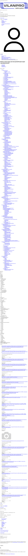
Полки (5, 167)
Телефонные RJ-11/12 (7, 105)
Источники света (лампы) (8, 237)
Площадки (6, 266)
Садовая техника (5, 171)
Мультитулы (6, 189)
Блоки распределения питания (7, 142)
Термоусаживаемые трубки (8, 264)
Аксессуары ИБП (7, 211)
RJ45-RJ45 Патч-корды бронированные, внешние (11, 97)
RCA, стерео (6, 102)
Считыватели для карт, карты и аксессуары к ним (11, 219)
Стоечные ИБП (6, 210)
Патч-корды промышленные (8, 118)
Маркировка (4, 268)
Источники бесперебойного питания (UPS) (8, 209)
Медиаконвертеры (5, 224)
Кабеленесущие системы (5, 197)
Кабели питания (7, 144)
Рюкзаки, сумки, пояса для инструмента (10, 172)
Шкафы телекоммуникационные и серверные (10, 147)
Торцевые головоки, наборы (8, 184)
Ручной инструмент (5, 186)
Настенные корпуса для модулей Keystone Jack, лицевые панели (11, 86)
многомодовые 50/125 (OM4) (8, 134)
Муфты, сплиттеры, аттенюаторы (7, 125)
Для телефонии (6, 114)
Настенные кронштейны (8, 155)
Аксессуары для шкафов (8, 141)
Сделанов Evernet (1, 528)
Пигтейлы (4, 136)
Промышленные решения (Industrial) (7, 116)
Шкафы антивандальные (6, 151)
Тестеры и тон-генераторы (8, 195)
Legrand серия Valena (7, 244)
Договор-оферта (2, 532)
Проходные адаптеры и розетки (7, 123)
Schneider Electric (5, 246)
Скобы (5, 258)
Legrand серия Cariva (7, 243)
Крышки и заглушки (7, 119)
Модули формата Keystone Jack (7, 89)
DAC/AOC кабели (7, 135)
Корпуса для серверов (7, 160)
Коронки (6, 183)
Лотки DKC (6, 202)
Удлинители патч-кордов (8, 98)
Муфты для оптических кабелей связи (9, 126)
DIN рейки (6, 238)
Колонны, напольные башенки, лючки (9, 203)
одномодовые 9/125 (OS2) (8, 131)
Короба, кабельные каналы (8, 204)
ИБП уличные (5, 207)
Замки (5, 221)
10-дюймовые (6, 140)
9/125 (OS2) (6, 76)
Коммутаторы (5, 227)
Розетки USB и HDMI (7, 253)
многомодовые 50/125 (7, 137)
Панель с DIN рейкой (7, 163)
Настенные (6, 108)
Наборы (6, 176)
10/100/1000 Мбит (7, 228)
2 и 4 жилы (6, 80)
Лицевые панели (7, 87)
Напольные (6, 158)
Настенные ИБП (7, 213)
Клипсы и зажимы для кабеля (8, 265)
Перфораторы (6, 178)
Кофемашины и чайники (6, 170)
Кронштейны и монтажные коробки (9, 223)
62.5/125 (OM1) (6, 75)
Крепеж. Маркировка (4, 256)
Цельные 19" (6, 109)
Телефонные (6, 94)
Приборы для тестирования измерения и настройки (9, 192)
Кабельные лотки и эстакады (6, 201)
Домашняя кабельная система (7, 110)
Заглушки (6, 90)
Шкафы (6, 111)
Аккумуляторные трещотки (8, 177)
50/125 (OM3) (6, 74)
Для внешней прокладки (8, 77)
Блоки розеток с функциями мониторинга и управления (12, 146)
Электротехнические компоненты (6, 229)
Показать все (6, 106)
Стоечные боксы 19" (7, 129)
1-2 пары (6, 71)
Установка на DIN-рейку (8, 117)
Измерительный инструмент (8, 193)
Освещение (6, 162)
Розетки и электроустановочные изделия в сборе (9, 247)
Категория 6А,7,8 (7, 92)
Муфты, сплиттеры (5, 88)
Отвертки (6, 190)
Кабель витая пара (5, 70)
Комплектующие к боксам (8, 128)
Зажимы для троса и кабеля (8, 261)
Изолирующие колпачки (8, 103)
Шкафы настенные (5, 139)
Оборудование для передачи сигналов (8, 216)
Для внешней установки (8, 112)
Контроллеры (6, 220)
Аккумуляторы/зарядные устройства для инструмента (11, 175)
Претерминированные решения (7, 115)
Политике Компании (20, 542)
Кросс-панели (5, 113)
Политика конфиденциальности (4, 530)
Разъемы (4, 101)
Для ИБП (6, 194)
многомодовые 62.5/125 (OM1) (8, 132)
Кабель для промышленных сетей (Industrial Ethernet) (9, 83)
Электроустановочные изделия (5, 241)
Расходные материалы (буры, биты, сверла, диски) (9, 180)
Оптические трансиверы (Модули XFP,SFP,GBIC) (9, 225)
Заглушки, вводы (7, 252)
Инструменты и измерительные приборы (7, 169)
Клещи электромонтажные (8, 187)
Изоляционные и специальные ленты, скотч (10, 263)
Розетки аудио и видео (7, 254)
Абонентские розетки (6, 130)
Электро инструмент (5, 174)
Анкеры (6, 259)
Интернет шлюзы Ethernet (8, 226)
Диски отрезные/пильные (8, 182)
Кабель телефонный (5, 79)
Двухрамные (6, 156)
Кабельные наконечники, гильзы (7, 230)
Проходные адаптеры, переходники (7, 95)
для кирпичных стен (7, 249)
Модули (6, 120)
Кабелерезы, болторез (7, 188)
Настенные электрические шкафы (9, 153)
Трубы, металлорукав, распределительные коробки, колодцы (10, 198)
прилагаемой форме (14, 542)
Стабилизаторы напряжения (6, 208)
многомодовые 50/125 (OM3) (8, 133)
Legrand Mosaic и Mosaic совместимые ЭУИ (8, 250)
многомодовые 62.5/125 (8, 138)
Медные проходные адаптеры (8, 96)
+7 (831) (5, 19)
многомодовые (6, 124)
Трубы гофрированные (7, 199)
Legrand (4, 242)
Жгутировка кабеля (7, 267)
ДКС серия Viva (7, 245)
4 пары (5, 72)
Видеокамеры (6, 222)
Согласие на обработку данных (4, 531)
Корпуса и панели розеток (8, 121)
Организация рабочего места (6, 85)
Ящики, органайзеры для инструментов (10, 173)
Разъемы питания (7, 104)
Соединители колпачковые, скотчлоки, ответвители (11, 240)
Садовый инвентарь (5, 196)
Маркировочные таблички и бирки (9, 269)
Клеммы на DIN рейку (7, 239)
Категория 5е (3, 64)
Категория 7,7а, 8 (4, 66)
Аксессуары (6, 143)
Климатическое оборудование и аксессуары (10, 150)
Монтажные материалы (6, 262)
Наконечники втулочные (8, 234)
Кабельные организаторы (8, 164)
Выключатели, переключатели (8, 251)
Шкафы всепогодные (5, 157)
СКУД (4, 218)
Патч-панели (4, 107)
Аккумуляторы (5, 215)
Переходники (6, 93)
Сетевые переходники (7, 236)
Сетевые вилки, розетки (8, 235)
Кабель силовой (5, 78)
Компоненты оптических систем (6, 122)
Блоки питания (5, 205)
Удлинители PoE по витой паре (9, 217)
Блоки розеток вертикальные (8, 145)
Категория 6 (3, 65)
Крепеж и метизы (5, 257)
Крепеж (6, 161)
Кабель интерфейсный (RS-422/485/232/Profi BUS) (9, 82)
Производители (4, 519)
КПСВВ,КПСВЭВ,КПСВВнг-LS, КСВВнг (10, 81)
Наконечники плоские (7, 232)
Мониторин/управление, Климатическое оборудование (10, 149)
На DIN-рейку (6, 212)
